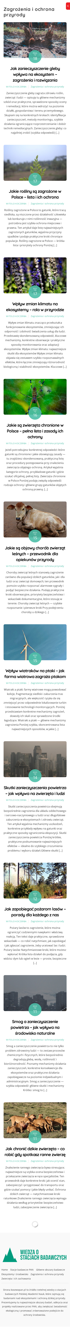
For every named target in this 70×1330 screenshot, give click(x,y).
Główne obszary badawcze (50, 1269)
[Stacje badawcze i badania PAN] (35, 1260)
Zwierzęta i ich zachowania (16, 1278)
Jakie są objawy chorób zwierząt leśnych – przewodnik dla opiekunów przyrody (35, 553)
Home (4, 1269)
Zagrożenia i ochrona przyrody (47, 86)
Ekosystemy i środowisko (14, 1274)
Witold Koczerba (16, 86)
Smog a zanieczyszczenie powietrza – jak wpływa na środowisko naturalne (35, 1027)
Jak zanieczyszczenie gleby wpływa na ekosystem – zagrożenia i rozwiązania (35, 74)
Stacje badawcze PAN (22, 1269)
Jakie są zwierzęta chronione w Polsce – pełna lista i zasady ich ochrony (35, 430)
